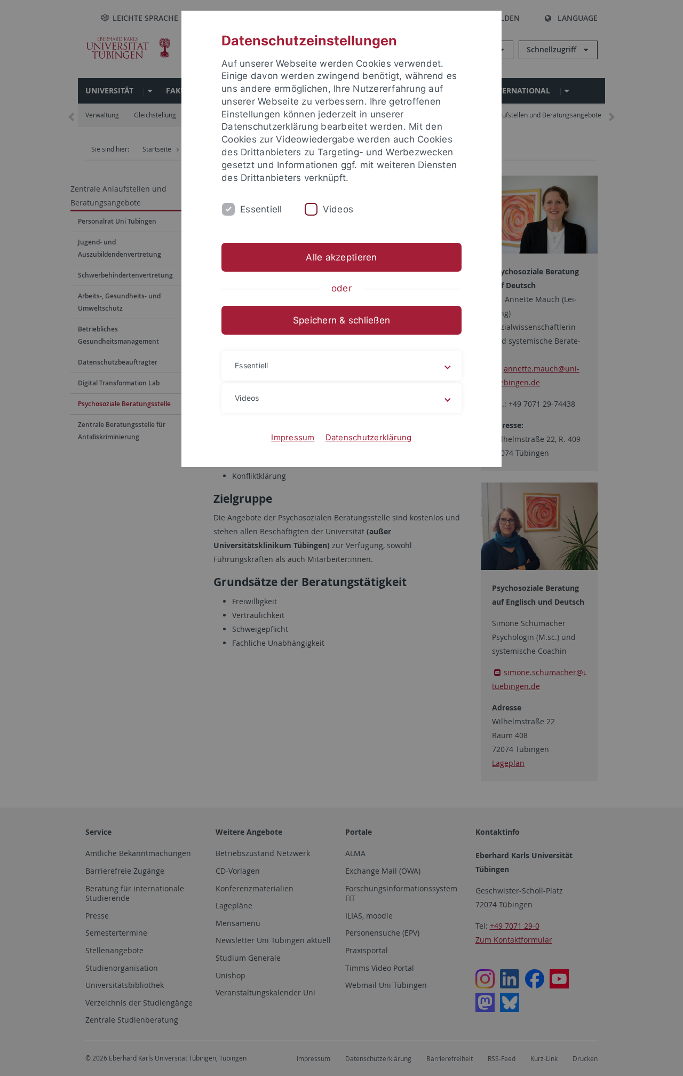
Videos (338, 209)
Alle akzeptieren (341, 257)
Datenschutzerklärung (368, 437)
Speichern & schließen (341, 320)
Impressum (292, 437)
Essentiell (261, 209)
